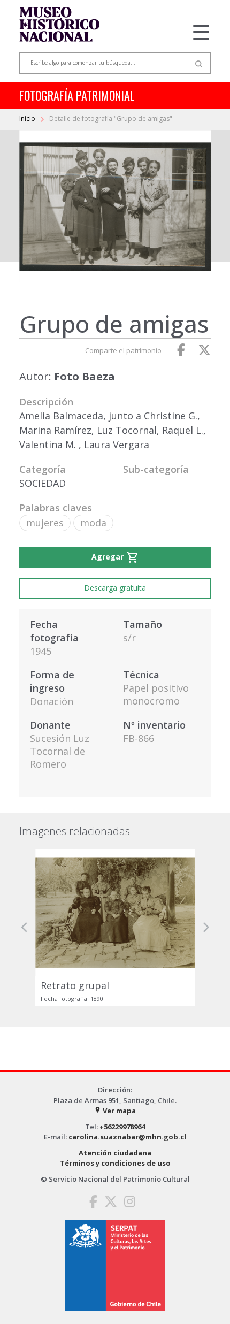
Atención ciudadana (115, 1153)
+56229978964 (122, 1126)
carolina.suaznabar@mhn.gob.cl (127, 1137)
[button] (24, 927)
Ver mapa (115, 1110)
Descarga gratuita (115, 588)
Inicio (28, 118)
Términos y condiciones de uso (115, 1163)
